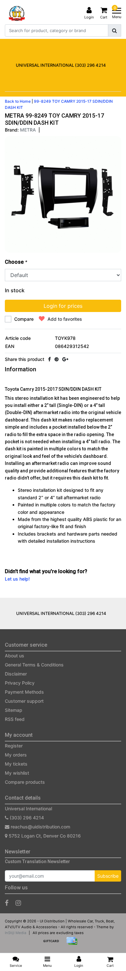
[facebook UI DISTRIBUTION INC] (6, 903)
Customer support (24, 701)
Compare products (25, 782)
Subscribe (108, 876)
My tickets (16, 764)
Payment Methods (24, 692)
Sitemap (13, 710)
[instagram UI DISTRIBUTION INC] (18, 903)
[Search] (114, 30)
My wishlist (17, 773)
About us (14, 655)
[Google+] (65, 359)
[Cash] (53, 944)
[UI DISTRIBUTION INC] (17, 13)
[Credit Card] (73, 944)
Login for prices (63, 306)
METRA (28, 130)
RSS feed (15, 719)
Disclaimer (16, 673)
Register (14, 745)
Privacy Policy (20, 683)
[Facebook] (49, 359)
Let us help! (17, 579)
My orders (16, 754)
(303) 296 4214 (26, 817)
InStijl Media (15, 933)
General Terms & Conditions (34, 664)
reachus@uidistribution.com (40, 826)
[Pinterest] (56, 359)
